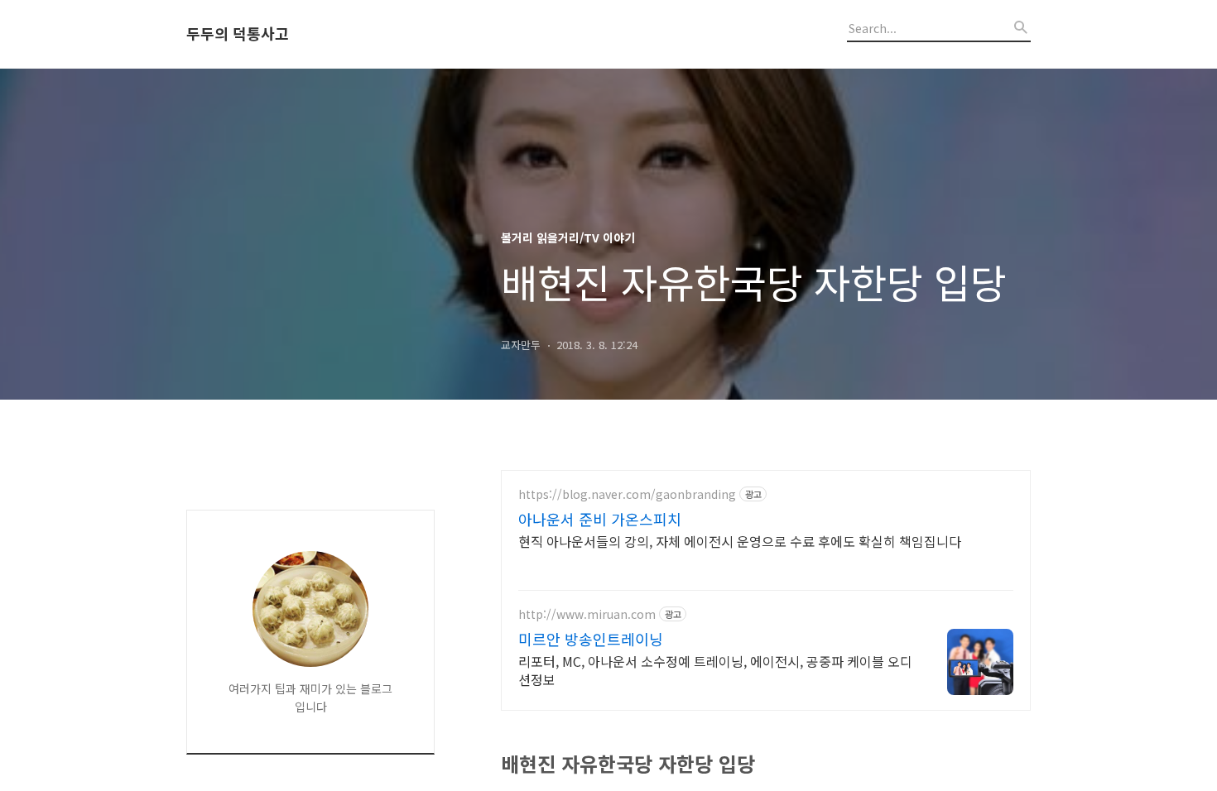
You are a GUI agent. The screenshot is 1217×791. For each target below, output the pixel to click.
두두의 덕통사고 (237, 34)
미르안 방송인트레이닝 (590, 639)
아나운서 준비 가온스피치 (599, 519)
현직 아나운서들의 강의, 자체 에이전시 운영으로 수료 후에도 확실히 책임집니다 (739, 540)
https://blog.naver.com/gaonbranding (627, 494)
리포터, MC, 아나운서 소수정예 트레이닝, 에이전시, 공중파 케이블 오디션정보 (715, 669)
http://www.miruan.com (587, 614)
